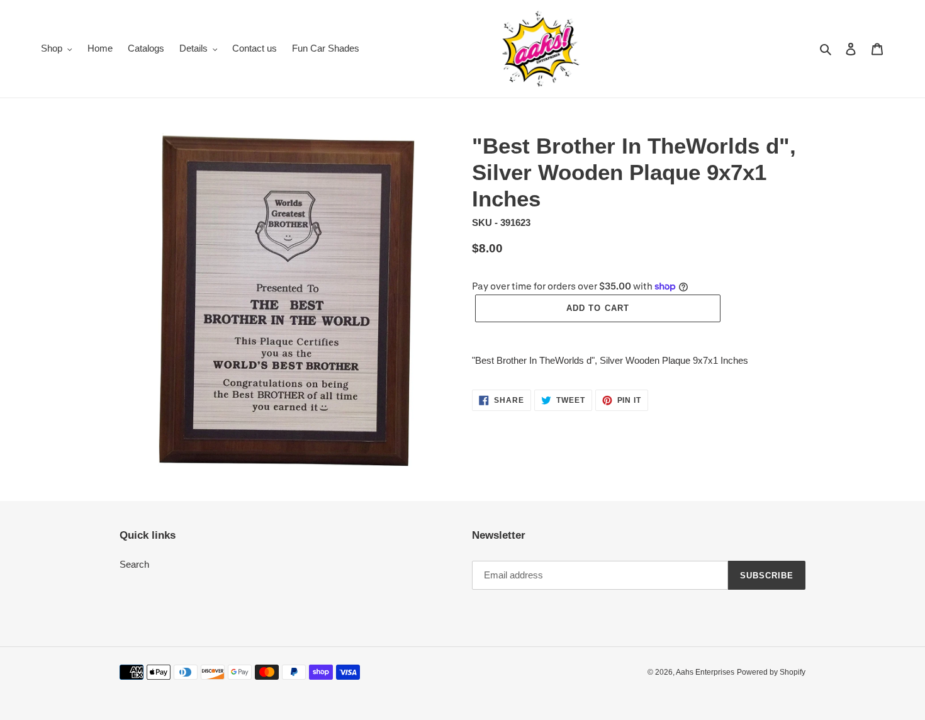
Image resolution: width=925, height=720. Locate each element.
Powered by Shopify (771, 672)
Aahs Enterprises (705, 672)
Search (134, 564)
